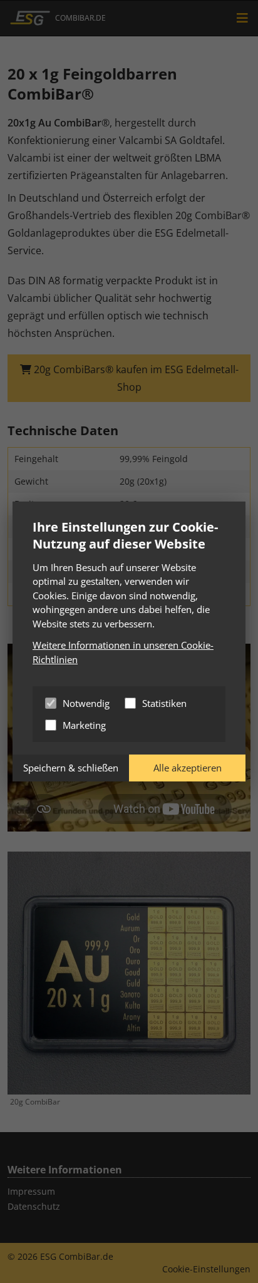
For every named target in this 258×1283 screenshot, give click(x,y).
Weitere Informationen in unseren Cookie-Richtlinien (123, 652)
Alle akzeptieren (187, 767)
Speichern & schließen (70, 767)
